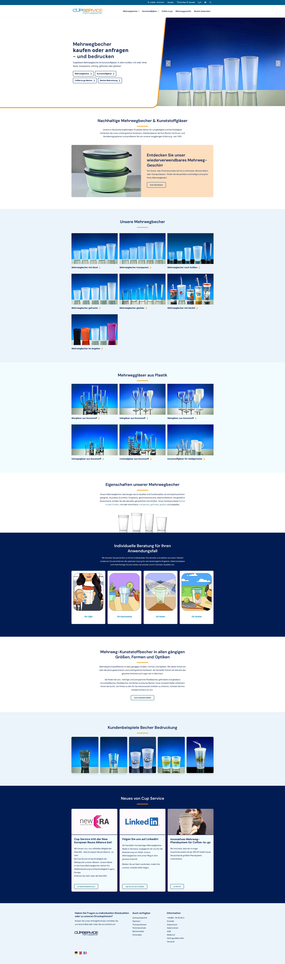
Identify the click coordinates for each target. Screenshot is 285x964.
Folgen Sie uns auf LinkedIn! (140, 839)
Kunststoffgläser (104, 73)
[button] (205, 2)
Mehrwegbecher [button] (130, 11)
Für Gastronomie (124, 616)
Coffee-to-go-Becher (83, 80)
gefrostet (155, 504)
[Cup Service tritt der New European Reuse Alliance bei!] (94, 823)
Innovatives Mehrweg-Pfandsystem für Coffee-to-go (190, 841)
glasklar (163, 504)
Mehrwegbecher (82, 73)
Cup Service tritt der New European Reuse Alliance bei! (93, 841)
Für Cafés (88, 616)
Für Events (160, 616)
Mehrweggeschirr (183, 11)
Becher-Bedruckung (109, 80)
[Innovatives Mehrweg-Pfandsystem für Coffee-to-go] (191, 823)
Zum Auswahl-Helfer (142, 698)
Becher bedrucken (202, 11)
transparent (144, 504)
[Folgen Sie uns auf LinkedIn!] (142, 823)
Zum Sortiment (156, 185)
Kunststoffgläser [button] (149, 11)
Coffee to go (167, 11)
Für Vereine (197, 616)
